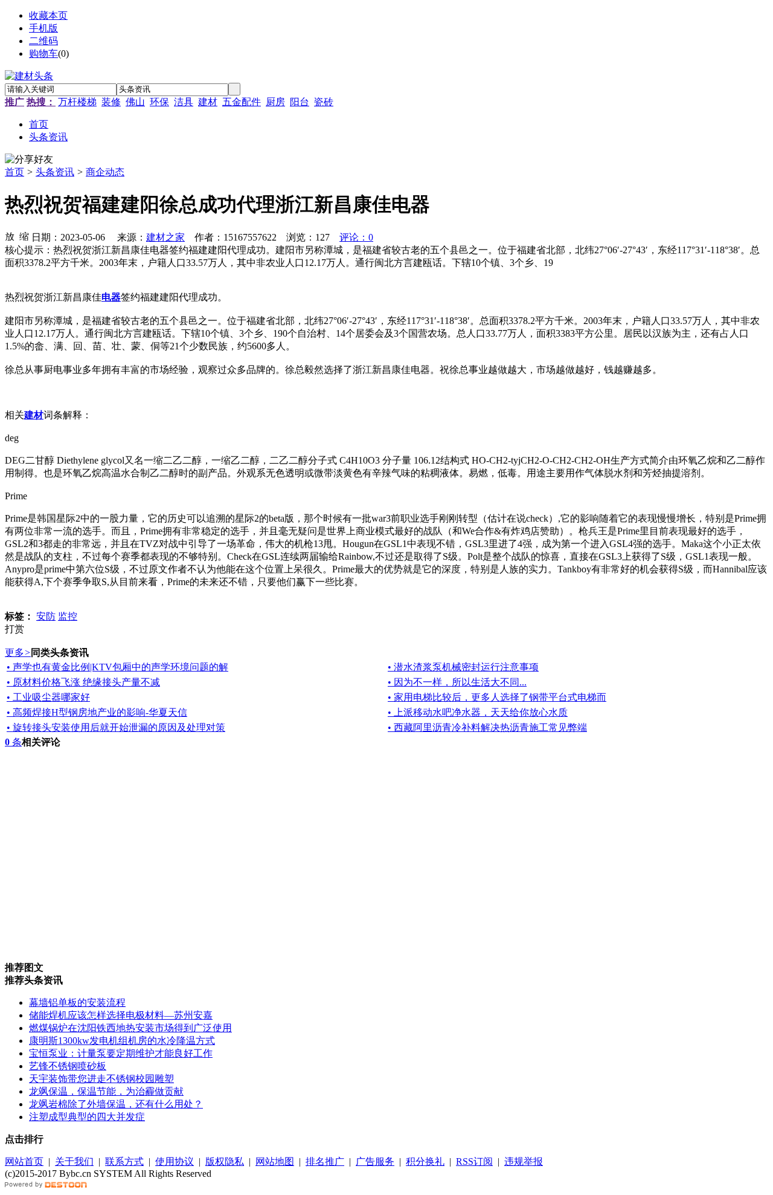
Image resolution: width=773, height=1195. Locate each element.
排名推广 (325, 1161)
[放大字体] (9, 236)
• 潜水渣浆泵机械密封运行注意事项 (463, 667)
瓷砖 (323, 102)
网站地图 (274, 1161)
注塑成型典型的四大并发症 (87, 1117)
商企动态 (105, 172)
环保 (159, 102)
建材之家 (165, 237)
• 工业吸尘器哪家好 (48, 697)
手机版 (43, 28)
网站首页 (24, 1161)
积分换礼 (425, 1161)
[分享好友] (29, 160)
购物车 (43, 53)
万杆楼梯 (77, 102)
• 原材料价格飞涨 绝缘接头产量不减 (83, 682)
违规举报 (523, 1161)
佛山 (135, 102)
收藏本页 (48, 15)
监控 (67, 616)
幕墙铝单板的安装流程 (77, 1002)
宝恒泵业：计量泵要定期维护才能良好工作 (121, 1053)
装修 (111, 102)
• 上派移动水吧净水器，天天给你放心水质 (478, 712)
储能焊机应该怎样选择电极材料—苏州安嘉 (121, 1015)
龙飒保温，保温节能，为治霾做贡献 (106, 1091)
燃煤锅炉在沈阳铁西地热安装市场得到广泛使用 (130, 1028)
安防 (46, 616)
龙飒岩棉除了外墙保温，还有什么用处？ (116, 1104)
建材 (207, 102)
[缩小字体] (24, 236)
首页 (14, 172)
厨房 (275, 102)
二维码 (43, 41)
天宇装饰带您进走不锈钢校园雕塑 (101, 1079)
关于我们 (74, 1161)
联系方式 (124, 1161)
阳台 (299, 102)
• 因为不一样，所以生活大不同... (457, 682)
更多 (18, 652)
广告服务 (375, 1161)
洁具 (183, 102)
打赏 (14, 629)
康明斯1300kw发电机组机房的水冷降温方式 (122, 1040)
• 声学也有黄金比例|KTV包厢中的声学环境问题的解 (117, 667)
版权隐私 (224, 1161)
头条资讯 (55, 172)
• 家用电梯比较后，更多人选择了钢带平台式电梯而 (497, 697)
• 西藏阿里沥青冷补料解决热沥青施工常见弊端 (487, 727)
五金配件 (241, 102)
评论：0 (356, 237)
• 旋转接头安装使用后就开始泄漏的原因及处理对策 (116, 727)
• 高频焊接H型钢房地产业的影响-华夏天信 (97, 712)
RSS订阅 (474, 1161)
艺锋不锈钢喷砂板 (67, 1066)
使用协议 (174, 1161)
